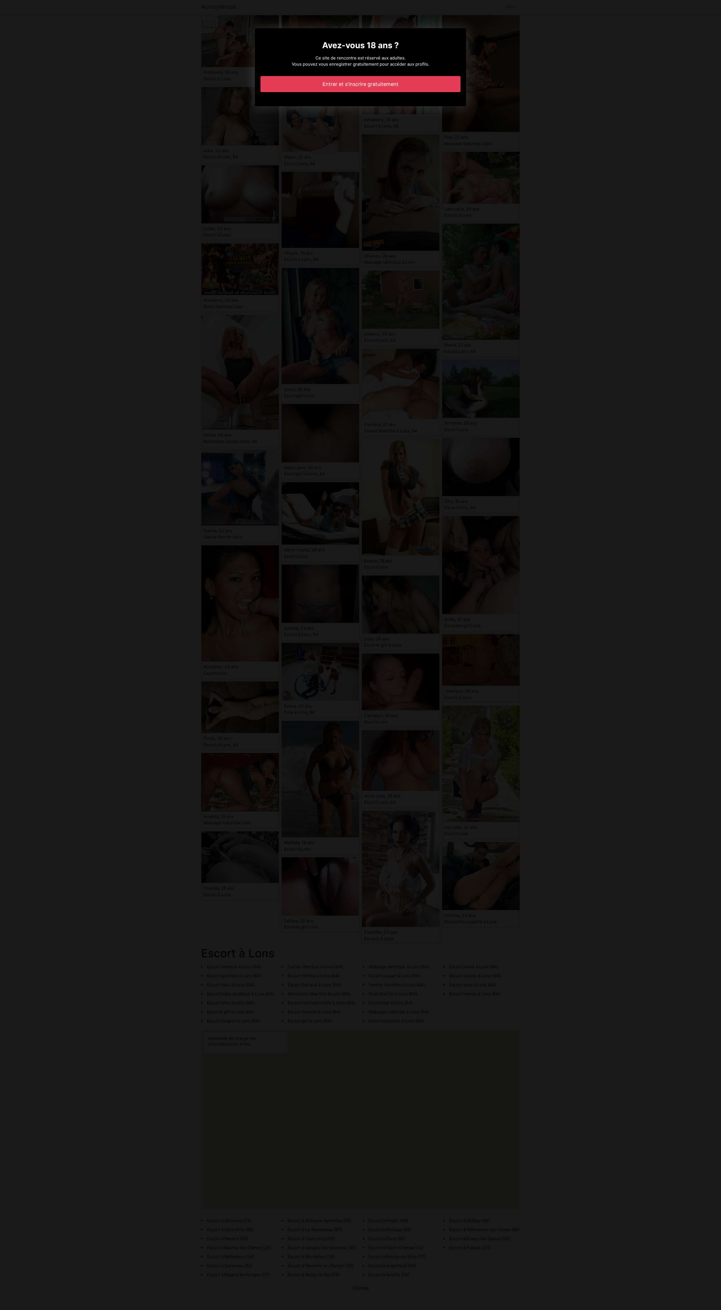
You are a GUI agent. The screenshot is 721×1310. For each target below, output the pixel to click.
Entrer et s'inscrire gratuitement (360, 84)
